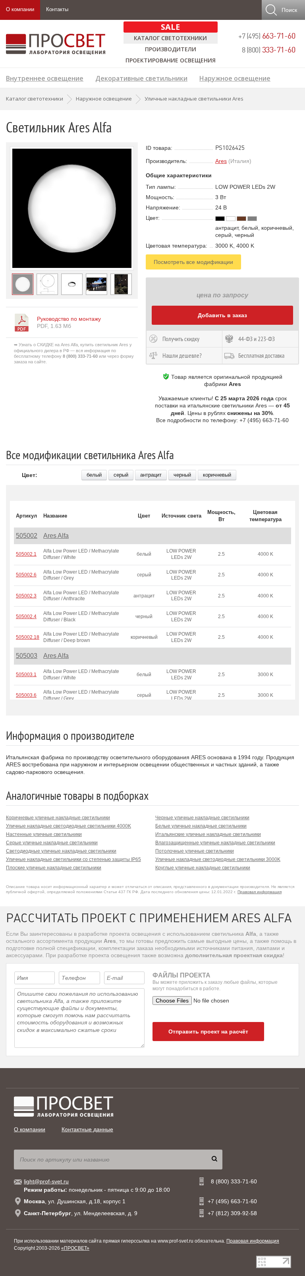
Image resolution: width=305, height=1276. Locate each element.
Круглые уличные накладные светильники (202, 868)
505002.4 (26, 616)
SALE (170, 26)
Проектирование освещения (170, 60)
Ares (221, 161)
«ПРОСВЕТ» (75, 1248)
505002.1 (26, 554)
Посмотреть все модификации (193, 262)
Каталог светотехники (170, 38)
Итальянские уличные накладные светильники (208, 834)
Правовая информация (259, 892)
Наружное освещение (234, 77)
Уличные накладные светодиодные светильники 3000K (217, 859)
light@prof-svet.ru (46, 1181)
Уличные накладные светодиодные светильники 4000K (68, 826)
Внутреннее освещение (44, 77)
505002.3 (26, 596)
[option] (71, 208)
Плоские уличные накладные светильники (53, 868)
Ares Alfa (56, 535)
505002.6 (26, 575)
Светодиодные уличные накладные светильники (61, 851)
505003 (26, 655)
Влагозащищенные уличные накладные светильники (215, 842)
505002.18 (27, 637)
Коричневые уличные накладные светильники (58, 817)
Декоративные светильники (141, 77)
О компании (20, 9)
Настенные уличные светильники (44, 834)
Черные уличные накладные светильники (202, 817)
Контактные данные (87, 1129)
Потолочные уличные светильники (194, 851)
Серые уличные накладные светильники (52, 842)
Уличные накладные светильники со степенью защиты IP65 (73, 859)
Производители (170, 49)
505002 (26, 535)
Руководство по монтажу (69, 319)
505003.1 (26, 674)
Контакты (57, 9)
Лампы (17, 90)
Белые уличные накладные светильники (201, 826)
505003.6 (26, 695)
